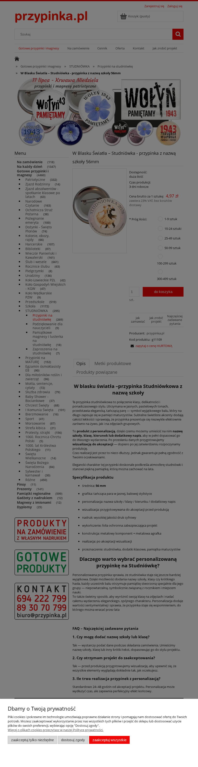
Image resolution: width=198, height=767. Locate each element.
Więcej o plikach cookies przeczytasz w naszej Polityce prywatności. (55, 730)
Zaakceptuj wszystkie (109, 740)
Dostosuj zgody (73, 740)
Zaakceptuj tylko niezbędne (32, 740)
